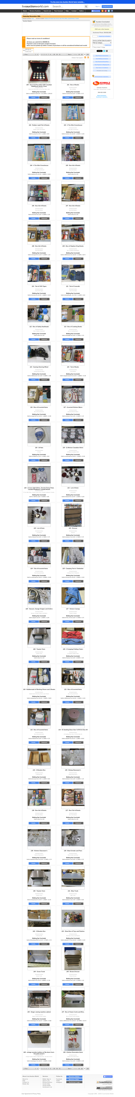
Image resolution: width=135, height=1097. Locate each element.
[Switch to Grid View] (85, 57)
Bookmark (44, 97)
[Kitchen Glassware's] (39, 837)
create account (107, 6)
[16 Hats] (39, 434)
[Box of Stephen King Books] (72, 233)
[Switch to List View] (88, 57)
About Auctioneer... (102, 95)
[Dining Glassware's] (72, 757)
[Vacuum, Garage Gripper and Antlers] (39, 596)
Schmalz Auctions (102, 87)
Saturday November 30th (44, 14)
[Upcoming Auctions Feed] (102, 11)
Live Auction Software (107, 1084)
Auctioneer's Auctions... (102, 97)
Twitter (58, 1080)
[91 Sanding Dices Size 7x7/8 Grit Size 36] (72, 716)
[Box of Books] (72, 71)
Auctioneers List (47, 1087)
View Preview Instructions (102, 55)
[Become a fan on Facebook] (112, 11)
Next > (70, 54)
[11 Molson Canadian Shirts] (72, 434)
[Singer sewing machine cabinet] (39, 999)
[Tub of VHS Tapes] (39, 273)
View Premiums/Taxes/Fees (101, 61)
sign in (98, 6)
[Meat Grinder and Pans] (72, 837)
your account (58, 11)
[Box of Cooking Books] (72, 313)
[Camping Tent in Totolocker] (72, 555)
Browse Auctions (47, 1082)
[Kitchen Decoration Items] (72, 1039)
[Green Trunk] (39, 958)
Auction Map (46, 1084)
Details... (34, 97)
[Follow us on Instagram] (106, 11)
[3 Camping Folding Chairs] (72, 636)
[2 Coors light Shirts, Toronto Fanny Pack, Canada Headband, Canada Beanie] (39, 475)
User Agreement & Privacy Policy (31, 1093)
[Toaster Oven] (39, 636)
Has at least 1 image (99, 47)
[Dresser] (72, 515)
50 (84, 54)
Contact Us (25, 1082)
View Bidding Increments (102, 58)
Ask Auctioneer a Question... (102, 76)
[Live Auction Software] (104, 1083)
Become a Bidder (74, 1076)
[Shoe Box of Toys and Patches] (72, 918)
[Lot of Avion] (72, 475)
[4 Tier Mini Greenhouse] (72, 112)
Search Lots (46, 1080)
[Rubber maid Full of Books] (39, 112)
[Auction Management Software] (104, 1089)
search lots (47, 11)
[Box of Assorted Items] (39, 394)
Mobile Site (25, 1084)
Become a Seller (74, 1079)
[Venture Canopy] (72, 596)
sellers (81, 11)
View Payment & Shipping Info (102, 64)
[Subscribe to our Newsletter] (95, 11)
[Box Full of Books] (72, 797)
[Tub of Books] (72, 354)
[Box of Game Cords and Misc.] (72, 999)
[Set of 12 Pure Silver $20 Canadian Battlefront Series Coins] (39, 71)
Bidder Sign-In (47, 1079)
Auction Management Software (105, 1089)
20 (81, 54)
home (25, 11)
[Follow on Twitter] (109, 11)
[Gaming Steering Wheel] (39, 354)
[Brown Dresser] (72, 958)
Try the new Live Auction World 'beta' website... (67, 2)
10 (79, 54)
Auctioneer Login (74, 1082)
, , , (62, 18)
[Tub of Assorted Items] (39, 555)
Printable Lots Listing (102, 70)
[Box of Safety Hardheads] (39, 313)
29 (54, 54)
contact (73, 11)
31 (59, 54)
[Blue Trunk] (72, 878)
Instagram (59, 1082)
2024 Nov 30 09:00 (28, 50)
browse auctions (35, 11)
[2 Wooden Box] (39, 757)
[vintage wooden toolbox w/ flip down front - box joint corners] (39, 1039)
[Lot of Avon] (39, 515)
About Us (25, 1079)
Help (23, 1080)
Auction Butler (47, 1085)
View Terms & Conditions (102, 67)
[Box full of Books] (72, 152)
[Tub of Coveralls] (72, 273)
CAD (33, 18)
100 (88, 54)
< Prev (26, 54)
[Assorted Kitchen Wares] (72, 394)
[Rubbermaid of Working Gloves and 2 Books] (39, 676)
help (67, 11)
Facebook (59, 1079)
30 (57, 54)
